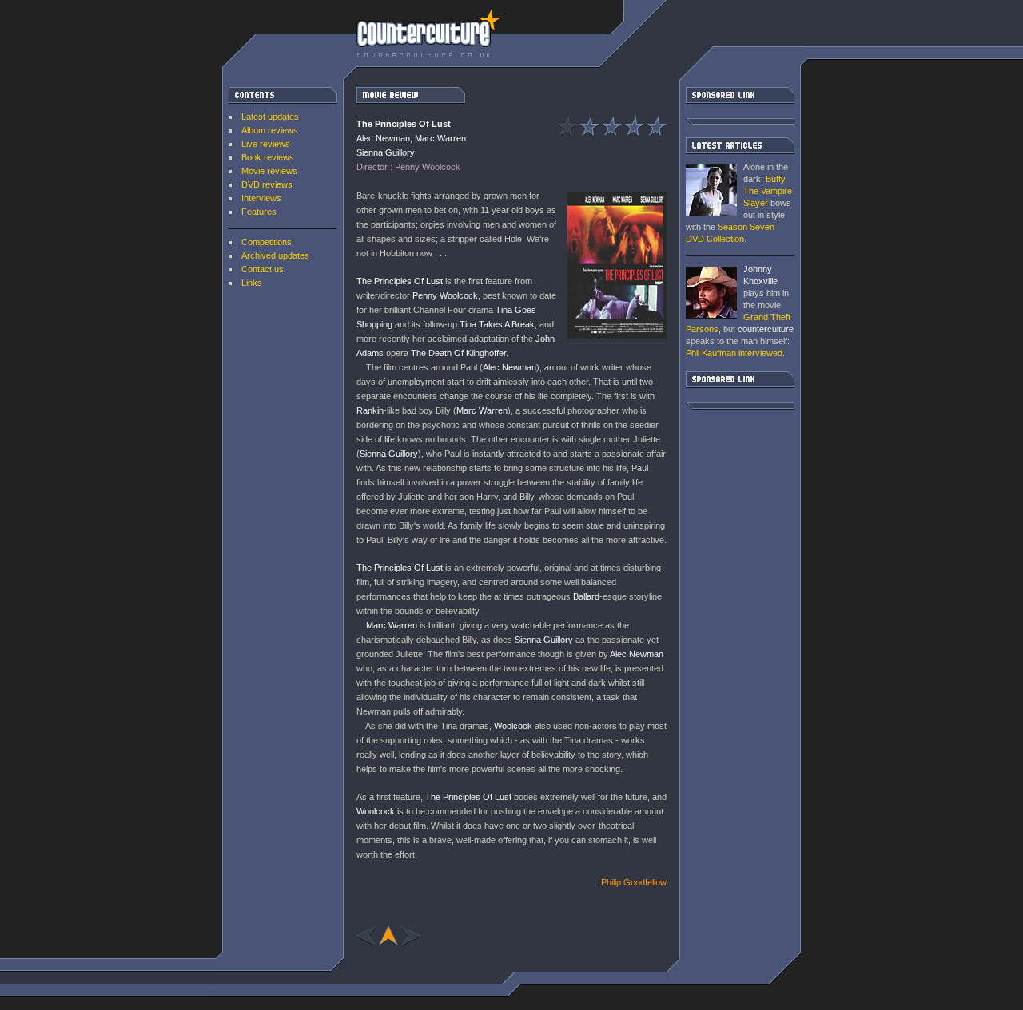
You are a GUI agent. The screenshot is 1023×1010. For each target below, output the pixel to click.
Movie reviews (269, 171)
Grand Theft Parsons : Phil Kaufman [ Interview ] (711, 293)
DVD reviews (267, 184)
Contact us (262, 269)
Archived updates (275, 255)
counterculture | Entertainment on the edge (428, 33)
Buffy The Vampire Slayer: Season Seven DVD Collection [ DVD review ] (711, 190)
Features (259, 211)
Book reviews (267, 157)
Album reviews (269, 130)
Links (251, 282)
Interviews (261, 198)
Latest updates (270, 116)
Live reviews (265, 144)
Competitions (266, 242)
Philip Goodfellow (634, 882)
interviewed (734, 353)
